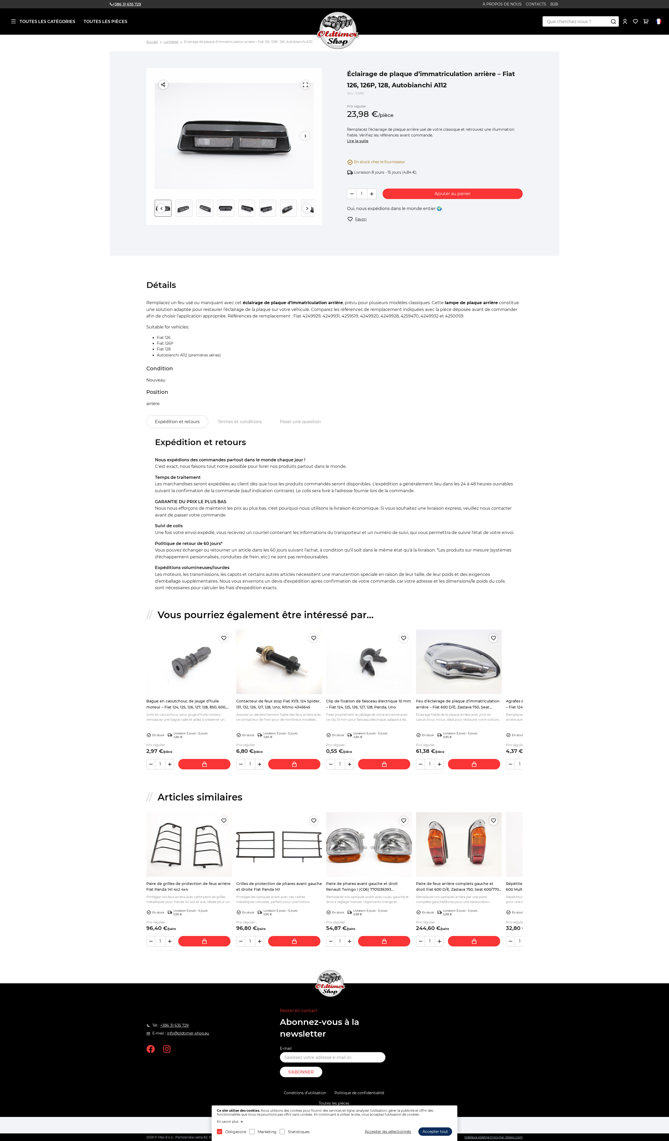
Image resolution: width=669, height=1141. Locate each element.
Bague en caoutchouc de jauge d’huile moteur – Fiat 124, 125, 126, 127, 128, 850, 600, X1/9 (186, 707)
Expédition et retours (177, 421)
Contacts (536, 4)
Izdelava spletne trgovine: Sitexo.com (493, 1137)
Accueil (152, 42)
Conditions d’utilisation (305, 1093)
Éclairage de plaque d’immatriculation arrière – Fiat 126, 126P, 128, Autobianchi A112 (248, 42)
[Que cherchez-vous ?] (613, 21)
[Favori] (224, 638)
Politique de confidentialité (359, 1093)
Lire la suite (357, 141)
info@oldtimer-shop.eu (188, 1033)
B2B (554, 4)
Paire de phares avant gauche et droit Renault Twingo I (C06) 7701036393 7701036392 (362, 889)
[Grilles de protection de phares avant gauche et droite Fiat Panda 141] (279, 844)
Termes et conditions (240, 421)
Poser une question (300, 421)
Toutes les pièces (105, 21)
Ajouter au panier (453, 193)
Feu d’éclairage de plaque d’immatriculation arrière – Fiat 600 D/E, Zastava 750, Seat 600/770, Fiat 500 (458, 707)
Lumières (171, 42)
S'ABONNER (301, 1072)
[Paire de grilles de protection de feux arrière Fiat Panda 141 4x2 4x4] (189, 844)
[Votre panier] (646, 21)
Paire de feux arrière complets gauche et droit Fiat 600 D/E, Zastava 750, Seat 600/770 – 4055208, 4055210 (459, 889)
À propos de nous (502, 4)
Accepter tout (435, 1131)
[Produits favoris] (635, 21)
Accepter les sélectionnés (388, 1131)
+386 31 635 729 (127, 4)
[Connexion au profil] (625, 21)
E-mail (286, 1048)
